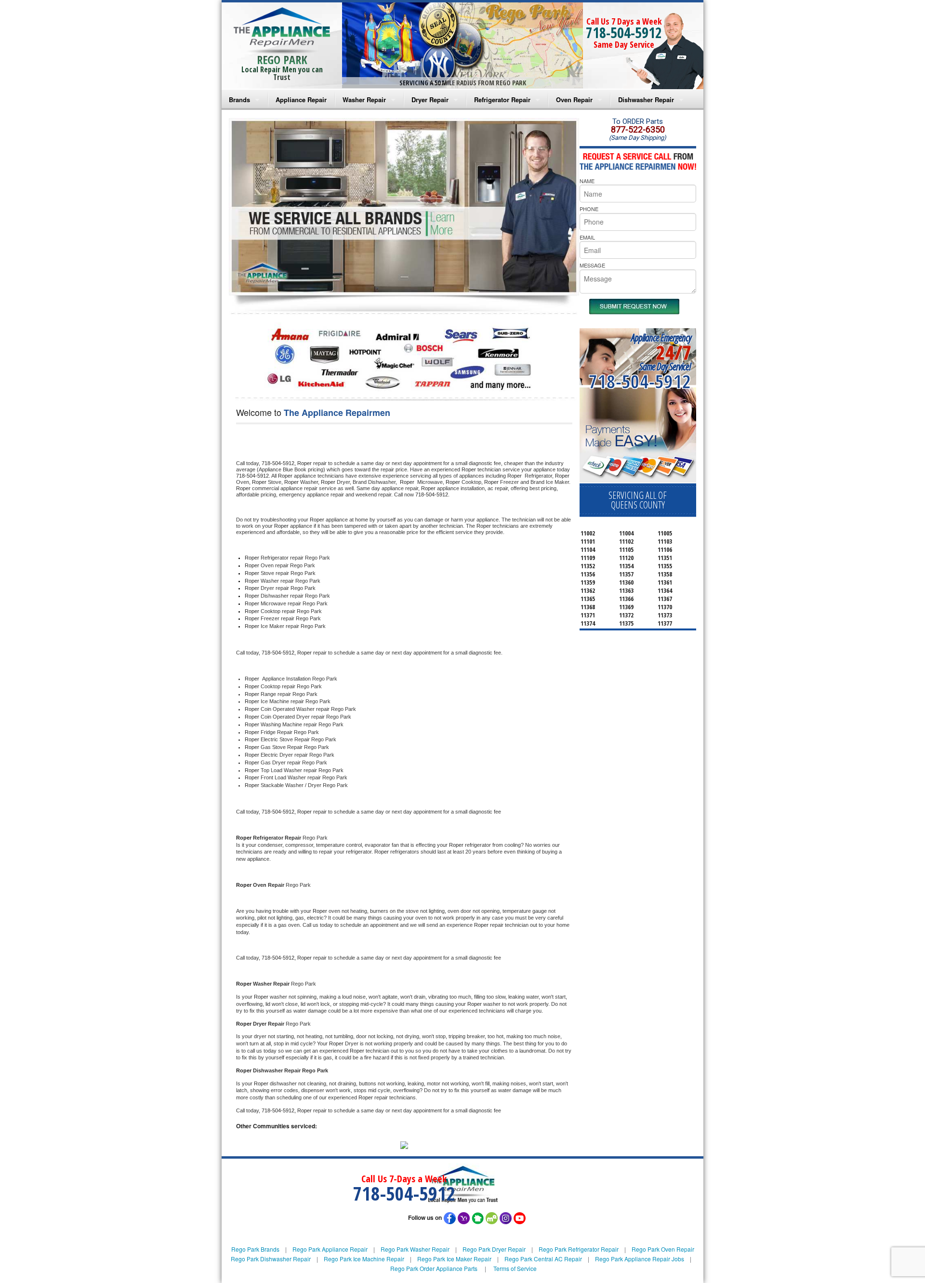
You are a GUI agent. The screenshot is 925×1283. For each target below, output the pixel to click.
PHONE (589, 209)
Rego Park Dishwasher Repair (271, 1259)
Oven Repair (574, 99)
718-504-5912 (624, 32)
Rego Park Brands (255, 1249)
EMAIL (587, 237)
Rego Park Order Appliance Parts (433, 1268)
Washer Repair (364, 99)
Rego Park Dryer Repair (494, 1249)
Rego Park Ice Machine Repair (364, 1259)
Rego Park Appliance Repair (330, 1249)
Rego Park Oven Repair (663, 1249)
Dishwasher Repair (646, 99)
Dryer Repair (430, 99)
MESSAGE (592, 265)
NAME (587, 181)
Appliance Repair (301, 99)
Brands (239, 99)
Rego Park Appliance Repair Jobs (639, 1259)
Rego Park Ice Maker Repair (454, 1259)
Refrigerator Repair (502, 99)
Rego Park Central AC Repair (543, 1259)
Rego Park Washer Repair (415, 1249)
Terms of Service (515, 1268)
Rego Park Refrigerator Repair (579, 1249)
